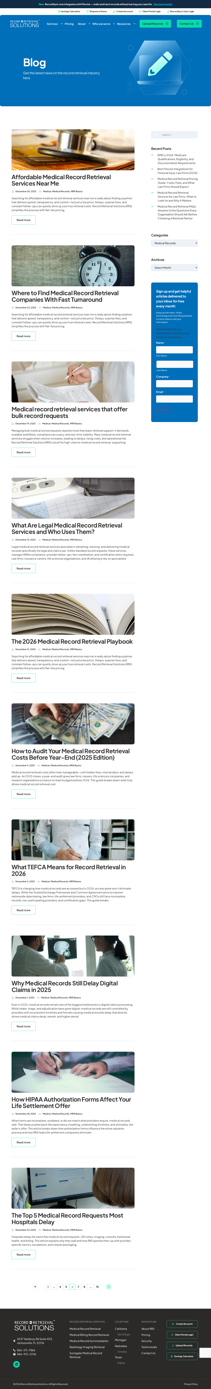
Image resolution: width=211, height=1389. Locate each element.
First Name (161, 355)
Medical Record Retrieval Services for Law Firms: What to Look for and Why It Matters (176, 196)
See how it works (163, 4)
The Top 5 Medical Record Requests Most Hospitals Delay (67, 1218)
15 (98, 1286)
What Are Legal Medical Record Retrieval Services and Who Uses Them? (67, 528)
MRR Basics (77, 191)
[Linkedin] (16, 1364)
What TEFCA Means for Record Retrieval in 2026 (69, 870)
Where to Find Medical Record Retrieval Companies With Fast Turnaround (65, 296)
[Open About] (89, 24)
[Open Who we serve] (114, 24)
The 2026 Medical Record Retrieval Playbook (72, 641)
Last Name (161, 370)
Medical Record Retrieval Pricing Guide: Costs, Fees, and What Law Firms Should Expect (177, 182)
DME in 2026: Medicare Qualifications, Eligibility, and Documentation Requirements (176, 159)
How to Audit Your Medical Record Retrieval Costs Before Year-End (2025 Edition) (71, 754)
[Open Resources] (134, 24)
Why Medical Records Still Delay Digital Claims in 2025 (65, 986)
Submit (163, 409)
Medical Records (61, 191)
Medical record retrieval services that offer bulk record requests (69, 412)
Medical (47, 191)
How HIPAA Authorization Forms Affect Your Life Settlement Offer (71, 1102)
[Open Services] (62, 24)
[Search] (155, 134)
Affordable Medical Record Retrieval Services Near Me (61, 180)
